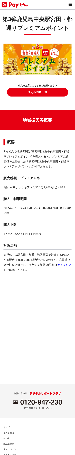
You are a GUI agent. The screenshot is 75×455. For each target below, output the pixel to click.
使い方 (6, 438)
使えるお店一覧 (37, 92)
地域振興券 (8, 444)
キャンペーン (9, 449)
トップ (6, 427)
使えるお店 (64, 264)
